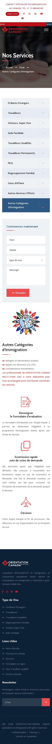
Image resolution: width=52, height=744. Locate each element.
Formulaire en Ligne (15, 663)
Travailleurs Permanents (21, 153)
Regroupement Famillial (17, 622)
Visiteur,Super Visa (15, 627)
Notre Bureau (12, 648)
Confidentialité (19, 732)
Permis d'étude (13, 674)
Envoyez (20, 292)
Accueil (9, 67)
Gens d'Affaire (16, 183)
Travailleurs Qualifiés (19, 143)
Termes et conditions (26, 736)
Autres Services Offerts (21, 193)
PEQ (10, 163)
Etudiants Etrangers (16, 607)
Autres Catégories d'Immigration (18, 205)
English (27, 18)
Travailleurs (14, 113)
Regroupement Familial (21, 173)
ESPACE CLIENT (12, 14)
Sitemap (33, 732)
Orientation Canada (28, 724)
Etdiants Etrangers (18, 103)
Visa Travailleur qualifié (17, 669)
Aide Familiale (16, 133)
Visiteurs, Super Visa (19, 123)
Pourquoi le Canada (15, 653)
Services (10, 658)
